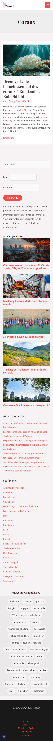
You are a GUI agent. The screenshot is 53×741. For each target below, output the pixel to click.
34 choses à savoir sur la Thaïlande (23, 336)
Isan (5, 515)
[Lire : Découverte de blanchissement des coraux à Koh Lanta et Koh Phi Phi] (26, 60)
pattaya (40, 601)
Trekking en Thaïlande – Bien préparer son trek (25, 371)
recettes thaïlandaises (15, 649)
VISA (14, 615)
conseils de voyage (39, 649)
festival (43, 670)
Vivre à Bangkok (11, 567)
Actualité (7, 492)
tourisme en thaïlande (16, 684)
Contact (26, 724)
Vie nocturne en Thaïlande (26, 622)
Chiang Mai (8, 501)
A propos (26, 735)
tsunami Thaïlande (32, 642)
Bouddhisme (9, 497)
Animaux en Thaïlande (19, 628)
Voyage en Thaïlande (13, 576)
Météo (40, 656)
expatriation (38, 690)
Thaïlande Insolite (11, 548)
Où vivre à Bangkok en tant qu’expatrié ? (26, 405)
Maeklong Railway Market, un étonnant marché (25, 302)
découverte (39, 628)
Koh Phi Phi (21, 110)
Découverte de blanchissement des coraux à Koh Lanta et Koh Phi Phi (22, 89)
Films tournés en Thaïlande (16, 511)
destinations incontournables (21, 670)
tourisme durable (39, 684)
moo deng (35, 677)
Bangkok (12, 608)
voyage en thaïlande (31, 615)
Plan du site (26, 731)
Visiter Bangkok (10, 562)
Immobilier (38, 635)
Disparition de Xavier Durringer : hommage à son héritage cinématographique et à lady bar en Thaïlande (25, 444)
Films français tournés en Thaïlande (20, 506)
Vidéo (6, 557)
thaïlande (14, 601)
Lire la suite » (9, 138)
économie (19, 663)
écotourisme (19, 677)
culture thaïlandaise (19, 635)
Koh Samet (8, 520)
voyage (24, 608)
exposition (23, 690)
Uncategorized (10, 553)
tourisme (27, 601)
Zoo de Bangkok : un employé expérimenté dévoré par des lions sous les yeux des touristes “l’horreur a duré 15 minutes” (26, 466)
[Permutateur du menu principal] (47, 5)
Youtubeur (8, 581)
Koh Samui (8, 525)
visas (11, 690)
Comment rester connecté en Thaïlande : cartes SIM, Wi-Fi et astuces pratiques (26, 267)
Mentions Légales (26, 728)
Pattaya (7, 534)
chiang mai (33, 663)
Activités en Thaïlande (13, 487)
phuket (15, 642)
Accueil (26, 721)
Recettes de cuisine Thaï (14, 543)
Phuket (6, 539)
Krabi (5, 529)
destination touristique (21, 656)
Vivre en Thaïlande (12, 571)
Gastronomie (38, 608)
